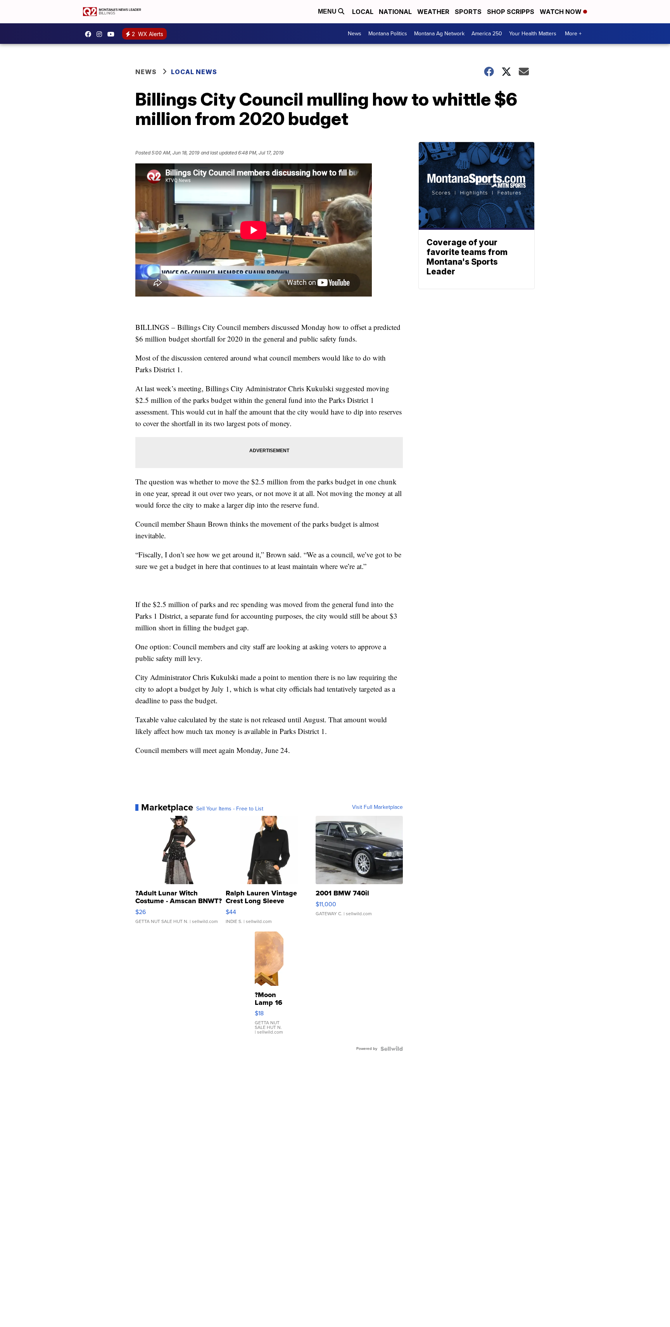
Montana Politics (387, 33)
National (395, 12)
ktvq (101, 34)
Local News (194, 72)
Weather (433, 12)
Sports (468, 12)
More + (573, 33)
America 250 (486, 33)
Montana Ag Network (439, 33)
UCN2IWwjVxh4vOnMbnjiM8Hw (112, 34)
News (354, 33)
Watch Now (561, 12)
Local (362, 12)
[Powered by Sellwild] (391, 1048)
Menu (328, 11)
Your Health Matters (532, 33)
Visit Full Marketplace (377, 807)
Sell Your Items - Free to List (229, 809)
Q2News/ (90, 34)
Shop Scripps (510, 12)
